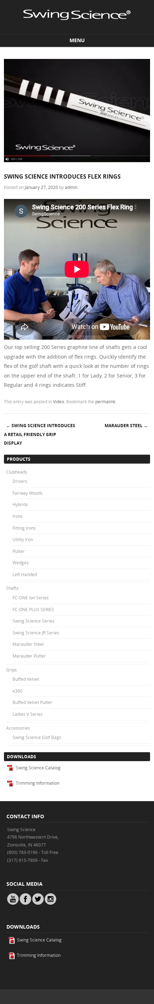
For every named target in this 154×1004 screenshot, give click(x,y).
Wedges (21, 562)
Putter (19, 551)
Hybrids (20, 504)
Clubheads (16, 472)
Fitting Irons (24, 528)
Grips (11, 670)
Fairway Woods (28, 493)
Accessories (18, 728)
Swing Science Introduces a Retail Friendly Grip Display (39, 434)
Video (58, 401)
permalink (105, 401)
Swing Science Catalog (38, 767)
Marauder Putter (29, 656)
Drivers (20, 481)
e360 (18, 691)
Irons (18, 516)
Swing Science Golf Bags (37, 737)
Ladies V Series (28, 714)
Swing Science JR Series (36, 632)
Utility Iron (23, 539)
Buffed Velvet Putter (32, 702)
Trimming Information (37, 783)
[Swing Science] (77, 27)
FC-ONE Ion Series (31, 597)
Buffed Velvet (26, 679)
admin (71, 187)
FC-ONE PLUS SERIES (33, 609)
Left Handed (25, 574)
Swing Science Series (33, 621)
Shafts (12, 588)
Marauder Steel (126, 426)
